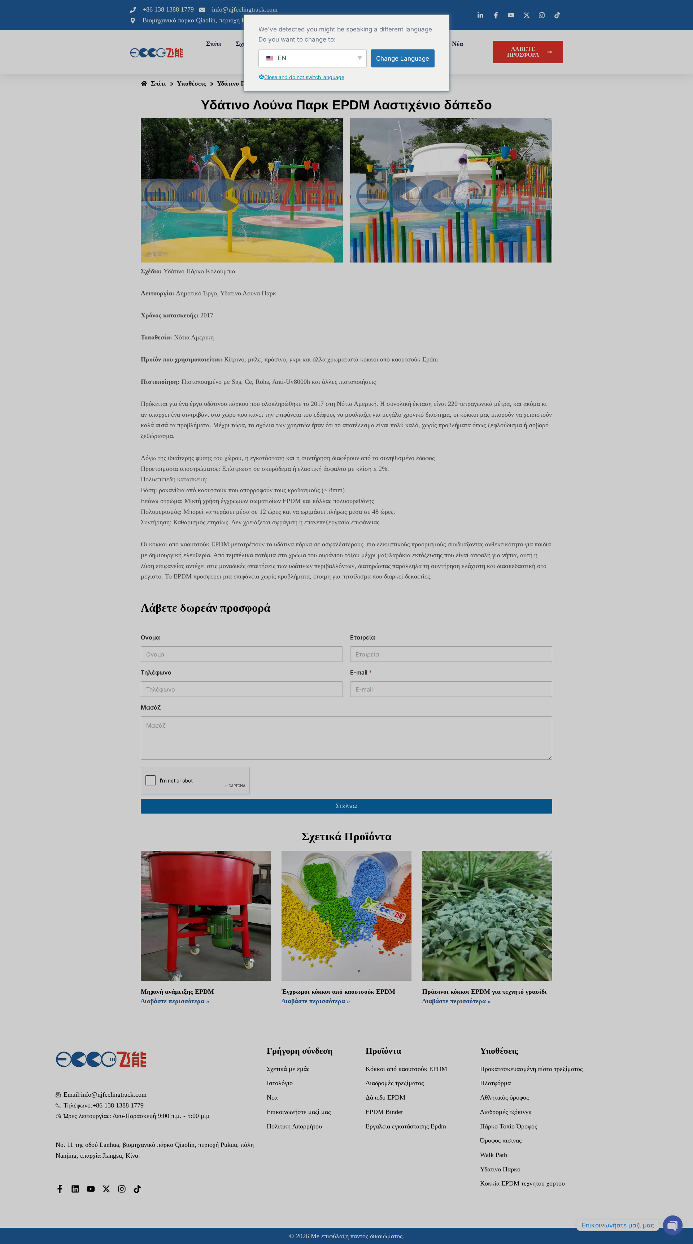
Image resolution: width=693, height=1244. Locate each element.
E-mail (361, 672)
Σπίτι (213, 43)
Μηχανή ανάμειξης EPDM (177, 991)
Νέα (457, 43)
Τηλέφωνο (156, 672)
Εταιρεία (362, 637)
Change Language (402, 58)
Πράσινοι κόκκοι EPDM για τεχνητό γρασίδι (484, 991)
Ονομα (150, 637)
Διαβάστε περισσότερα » (175, 1001)
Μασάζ (151, 707)
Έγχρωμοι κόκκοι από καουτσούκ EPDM (338, 991)
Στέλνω (346, 806)
